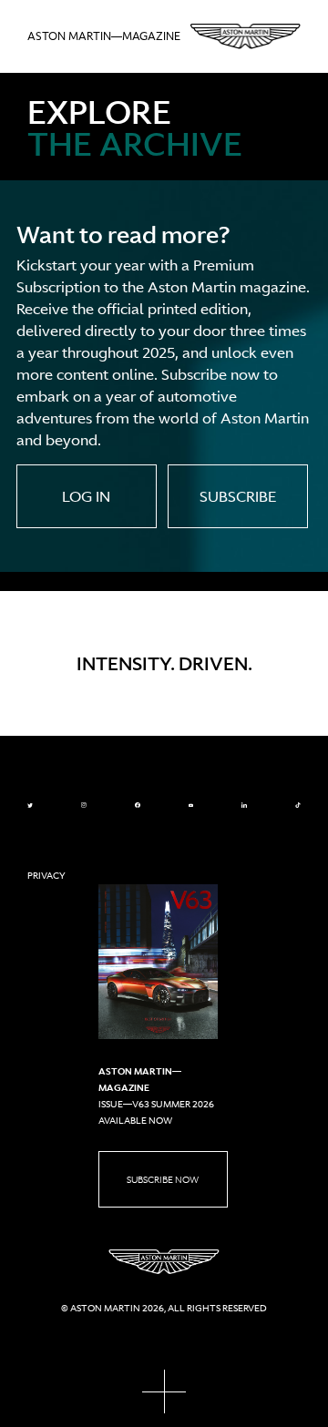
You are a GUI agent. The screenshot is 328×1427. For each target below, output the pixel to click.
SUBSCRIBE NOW (163, 1180)
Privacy (46, 876)
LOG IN (86, 496)
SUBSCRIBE (238, 496)
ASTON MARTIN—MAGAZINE (103, 36)
